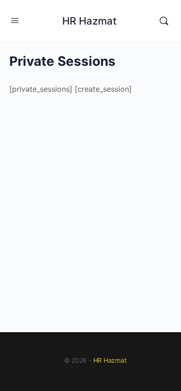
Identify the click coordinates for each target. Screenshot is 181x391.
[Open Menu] (14, 20)
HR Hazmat (89, 21)
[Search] (163, 21)
